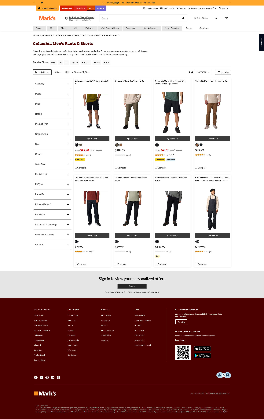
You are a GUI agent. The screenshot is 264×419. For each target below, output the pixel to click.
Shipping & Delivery (41, 325)
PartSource (72, 335)
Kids (76, 28)
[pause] (42, 2)
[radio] (76, 144)
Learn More (150, 3)
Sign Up (181, 322)
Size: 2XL (86, 62)
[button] (183, 18)
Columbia (59, 35)
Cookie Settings (40, 360)
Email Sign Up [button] (168, 8)
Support (182, 8)
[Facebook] (36, 377)
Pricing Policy (140, 335)
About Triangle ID (107, 330)
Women (39, 28)
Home (36, 35)
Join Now (154, 292)
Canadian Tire (73, 315)
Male (53, 62)
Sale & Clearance (151, 28)
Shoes (64, 28)
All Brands (47, 35)
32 (66, 62)
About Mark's (106, 315)
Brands (189, 28)
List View (225, 72)
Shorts (97, 62)
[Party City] (100, 8)
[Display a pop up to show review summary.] (174, 155)
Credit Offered (151, 8)
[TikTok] (58, 377)
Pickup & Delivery (40, 320)
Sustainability (106, 335)
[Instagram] (47, 377)
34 (60, 62)
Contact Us (38, 350)
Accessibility (139, 330)
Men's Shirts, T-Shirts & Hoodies (83, 35)
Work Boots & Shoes (110, 28)
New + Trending (172, 28)
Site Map (138, 325)
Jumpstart (105, 340)
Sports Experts (73, 345)
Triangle (71, 330)
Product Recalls (40, 355)
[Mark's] (91, 8)
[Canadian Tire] (67, 8)
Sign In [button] (225, 8)
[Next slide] (229, 2)
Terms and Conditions (143, 320)
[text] (92, 155)
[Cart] (226, 18)
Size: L (106, 62)
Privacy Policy (140, 315)
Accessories (131, 28)
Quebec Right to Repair (143, 345)
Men (52, 28)
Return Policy (140, 340)
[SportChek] (80, 8)
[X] (41, 377)
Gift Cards (203, 28)
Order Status (202, 18)
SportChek (71, 320)
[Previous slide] (34, 2)
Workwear (89, 28)
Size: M (74, 62)
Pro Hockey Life (73, 340)
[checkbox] (80, 167)
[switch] (77, 72)
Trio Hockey (72, 350)
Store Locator (39, 340)
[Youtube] (52, 377)
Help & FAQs (38, 335)
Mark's (70, 325)
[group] (92, 159)
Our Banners (72, 355)
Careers (104, 325)
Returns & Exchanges (42, 330)
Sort (191, 72)
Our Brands (105, 320)
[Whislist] (216, 18)
